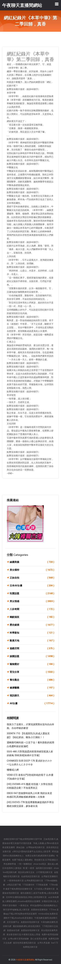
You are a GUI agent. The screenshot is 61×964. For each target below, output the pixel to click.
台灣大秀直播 (43, 943)
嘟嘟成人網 (13, 769)
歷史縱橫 (32, 624)
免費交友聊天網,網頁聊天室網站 (40, 855)
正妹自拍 (32, 577)
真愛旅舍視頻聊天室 (30, 922)
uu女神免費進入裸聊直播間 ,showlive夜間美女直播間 (30, 899)
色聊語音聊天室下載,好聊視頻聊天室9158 (23, 839)
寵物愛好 (32, 664)
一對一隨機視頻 (24, 864)
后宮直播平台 (13, 922)
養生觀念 (32, 679)
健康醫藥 (32, 687)
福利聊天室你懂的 (44, 868)
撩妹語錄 (20, 847)
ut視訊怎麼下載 (14, 885)
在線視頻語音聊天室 (30, 876)
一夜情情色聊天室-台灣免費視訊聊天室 (25, 880)
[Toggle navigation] (57, 4)
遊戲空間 (32, 648)
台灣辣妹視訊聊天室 (35, 847)
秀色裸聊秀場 (9, 864)
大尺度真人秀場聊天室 (44, 889)
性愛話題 (32, 593)
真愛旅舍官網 (13, 930)
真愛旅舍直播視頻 (39, 909)
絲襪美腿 (32, 562)
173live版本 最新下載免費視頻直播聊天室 (30, 887)
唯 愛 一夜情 (28, 868)
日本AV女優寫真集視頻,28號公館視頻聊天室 (26, 897)
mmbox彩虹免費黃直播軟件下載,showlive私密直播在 (31, 916)
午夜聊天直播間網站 (25, 960)
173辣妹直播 (42, 885)
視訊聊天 (32, 695)
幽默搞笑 (32, 617)
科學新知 (32, 632)
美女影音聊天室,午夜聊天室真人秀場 (23, 934)
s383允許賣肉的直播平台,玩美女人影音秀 (31, 851)
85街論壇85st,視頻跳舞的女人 (44, 905)
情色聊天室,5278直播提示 (46, 860)
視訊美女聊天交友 (26, 872)
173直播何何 (28, 885)
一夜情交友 (23, 905)
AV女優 (32, 703)
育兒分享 (32, 672)
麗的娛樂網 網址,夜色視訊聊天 (27, 926)
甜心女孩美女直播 (38, 938)
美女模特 (32, 569)
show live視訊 (39, 864)
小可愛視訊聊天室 (44, 872)
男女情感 (32, 601)
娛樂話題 (32, 656)
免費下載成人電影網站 (22, 860)
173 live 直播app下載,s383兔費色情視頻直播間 (31, 911)
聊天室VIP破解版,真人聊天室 (16, 909)
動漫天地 (32, 640)
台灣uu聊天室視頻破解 (18, 938)
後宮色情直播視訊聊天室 (24, 943)
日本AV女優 (32, 585)
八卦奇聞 (32, 609)
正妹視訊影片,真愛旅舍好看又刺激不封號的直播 (30, 841)
